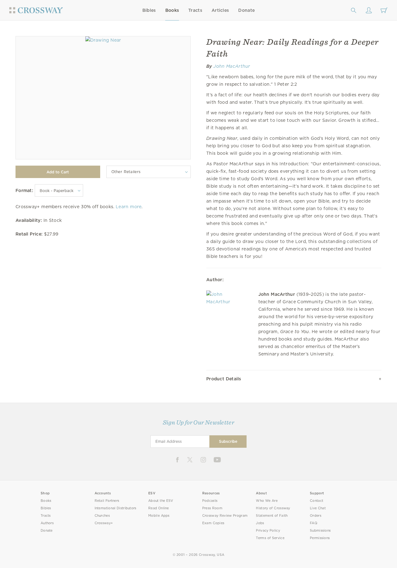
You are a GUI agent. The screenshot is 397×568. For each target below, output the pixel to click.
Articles (220, 10)
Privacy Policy (268, 531)
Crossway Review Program (225, 516)
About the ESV (160, 501)
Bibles (149, 10)
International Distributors (115, 508)
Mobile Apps (159, 516)
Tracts (195, 10)
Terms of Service (270, 538)
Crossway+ (104, 523)
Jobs (260, 523)
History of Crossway (273, 508)
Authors (47, 523)
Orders (315, 516)
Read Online (158, 508)
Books (172, 10)
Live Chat (318, 508)
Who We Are (267, 501)
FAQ (313, 523)
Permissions (320, 538)
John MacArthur (231, 66)
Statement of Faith (272, 516)
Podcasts (209, 501)
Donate (246, 10)
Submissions (320, 531)
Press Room (212, 508)
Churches (102, 516)
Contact (316, 501)
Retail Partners (107, 501)
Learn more (128, 206)
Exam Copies (213, 523)
